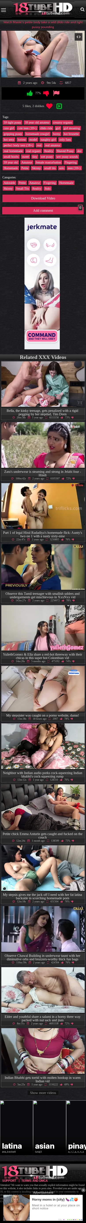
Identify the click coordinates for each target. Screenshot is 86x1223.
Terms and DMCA (34, 1180)
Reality (48, 151)
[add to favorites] (49, 106)
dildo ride (46, 128)
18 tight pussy (12, 122)
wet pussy (47, 156)
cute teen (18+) (27, 128)
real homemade (13, 151)
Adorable (9, 183)
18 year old (11, 162)
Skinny (36, 168)
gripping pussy (13, 134)
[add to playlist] (59, 106)
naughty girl (48, 139)
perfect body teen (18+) (18, 145)
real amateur (52, 145)
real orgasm (33, 151)
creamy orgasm (62, 122)
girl (58, 128)
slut (79, 151)
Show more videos (43, 1093)
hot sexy (9, 139)
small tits (50, 168)
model (33, 139)
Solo (47, 188)
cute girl (9, 128)
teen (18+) (74, 168)
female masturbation (48, 162)
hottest (22, 139)
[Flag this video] (56, 93)
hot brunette (71, 134)
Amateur (26, 162)
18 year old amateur (37, 122)
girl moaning (72, 128)
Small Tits (22, 188)
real (39, 145)
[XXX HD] (43, 10)
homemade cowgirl (37, 134)
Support (9, 1180)
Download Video (43, 198)
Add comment (57, 209)
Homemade (11, 168)
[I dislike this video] (46, 93)
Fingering (71, 162)
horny (56, 134)
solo (61, 168)
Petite (24, 168)
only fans (65, 139)
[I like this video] (30, 93)
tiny (34, 156)
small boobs (11, 156)
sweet (25, 156)
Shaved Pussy (65, 151)
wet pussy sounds (67, 156)
